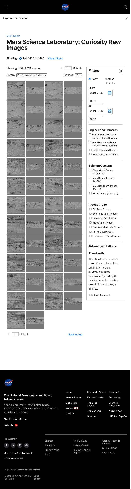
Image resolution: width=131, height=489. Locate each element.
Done (115, 71)
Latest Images (110, 81)
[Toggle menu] (5, 7)
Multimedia (13, 36)
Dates (95, 79)
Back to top (75, 334)
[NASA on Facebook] (6, 445)
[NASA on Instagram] (13, 445)
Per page (68, 74)
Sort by (11, 74)
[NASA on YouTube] (26, 445)
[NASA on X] (19, 445)
